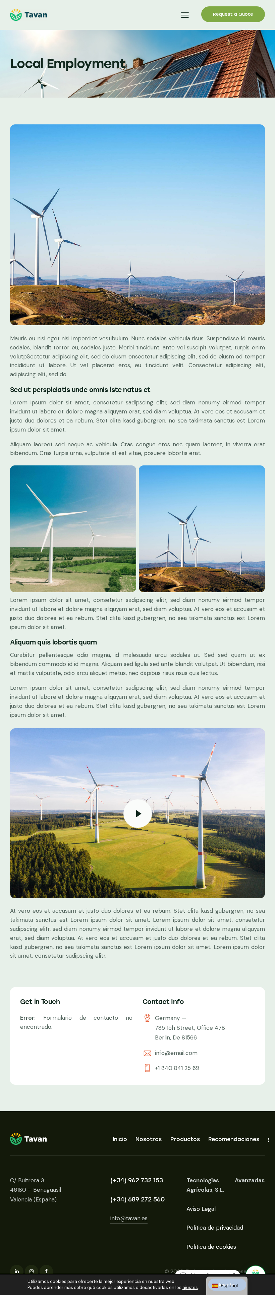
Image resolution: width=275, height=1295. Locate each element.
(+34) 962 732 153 (136, 1180)
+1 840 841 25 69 (177, 1068)
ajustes (190, 1287)
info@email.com (176, 1053)
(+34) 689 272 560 (137, 1199)
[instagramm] (31, 1271)
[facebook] (46, 1271)
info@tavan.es (129, 1218)
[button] (185, 14)
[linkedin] (16, 1271)
